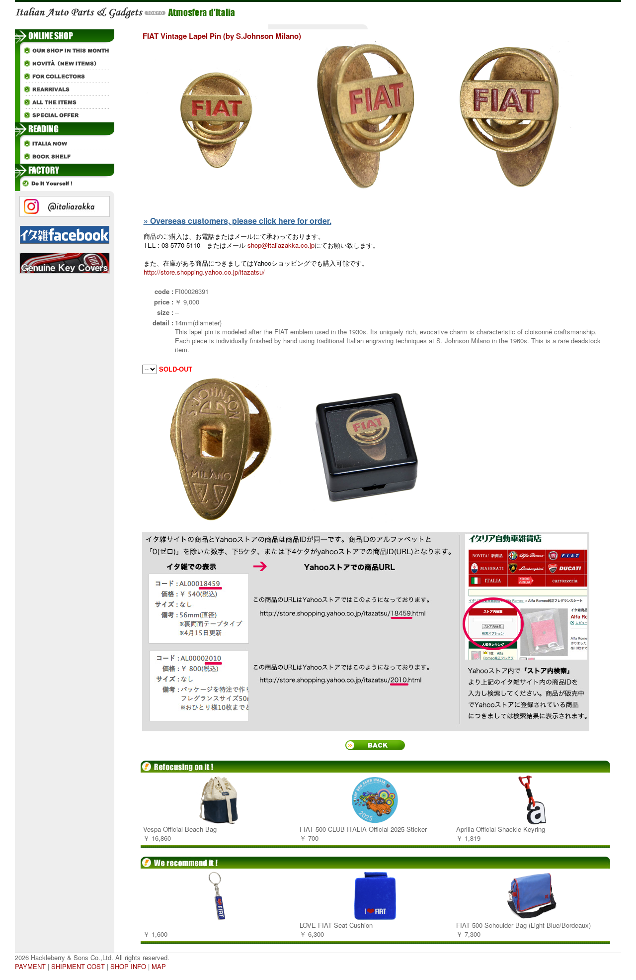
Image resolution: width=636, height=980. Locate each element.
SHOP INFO (128, 966)
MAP (159, 966)
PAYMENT (30, 966)
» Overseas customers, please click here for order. (237, 220)
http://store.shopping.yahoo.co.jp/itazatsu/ (204, 272)
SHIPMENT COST (78, 966)
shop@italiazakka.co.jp (281, 245)
